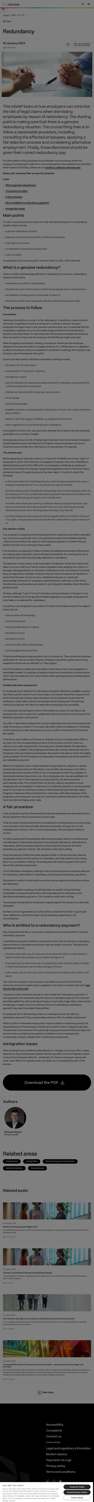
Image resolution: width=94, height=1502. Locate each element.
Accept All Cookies (77, 1487)
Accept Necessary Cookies (77, 1492)
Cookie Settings (77, 1498)
